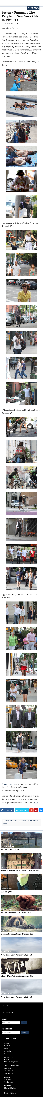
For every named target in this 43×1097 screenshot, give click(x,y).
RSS (5, 1054)
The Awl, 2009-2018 (10, 849)
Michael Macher (10, 1088)
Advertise (7, 1051)
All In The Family (7, 867)
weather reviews (7, 951)
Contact (7, 1046)
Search (24, 1023)
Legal (6, 1048)
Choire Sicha (8, 1082)
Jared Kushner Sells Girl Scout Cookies (20, 870)
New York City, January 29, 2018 (16, 997)
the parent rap (6, 888)
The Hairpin (8, 1073)
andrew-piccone (10, 821)
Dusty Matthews (10, 1093)
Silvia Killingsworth (11, 1062)
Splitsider (7, 1068)
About (6, 1043)
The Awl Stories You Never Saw (15, 912)
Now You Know (6, 909)
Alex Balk (7, 1079)
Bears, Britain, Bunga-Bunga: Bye (17, 934)
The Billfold (8, 1071)
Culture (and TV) (7, 972)
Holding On (6, 891)
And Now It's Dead (7, 846)
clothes (22, 821)
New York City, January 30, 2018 (16, 955)
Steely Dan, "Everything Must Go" (17, 976)
